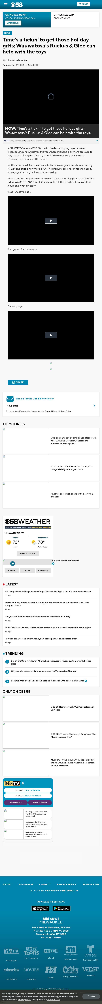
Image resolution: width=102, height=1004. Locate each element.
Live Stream (25, 884)
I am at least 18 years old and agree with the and (40, 411)
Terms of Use (50, 411)
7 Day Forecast (28, 553)
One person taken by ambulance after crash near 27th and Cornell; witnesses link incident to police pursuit (73, 440)
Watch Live (13, 23)
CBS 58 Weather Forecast (66, 560)
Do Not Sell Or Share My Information (54, 890)
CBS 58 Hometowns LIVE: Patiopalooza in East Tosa (72, 708)
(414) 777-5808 (61, 930)
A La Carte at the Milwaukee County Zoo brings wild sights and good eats (72, 468)
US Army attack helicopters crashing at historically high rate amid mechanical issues (48, 591)
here (50, 182)
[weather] (8, 542)
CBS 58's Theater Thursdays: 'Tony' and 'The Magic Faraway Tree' (73, 736)
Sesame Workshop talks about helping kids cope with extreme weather (48, 680)
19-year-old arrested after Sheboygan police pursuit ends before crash (41, 638)
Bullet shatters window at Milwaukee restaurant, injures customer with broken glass (48, 627)
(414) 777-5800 (58, 934)
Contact (45, 884)
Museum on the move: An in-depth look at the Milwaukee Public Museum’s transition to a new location (72, 762)
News (7, 33)
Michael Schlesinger (17, 60)
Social (7, 884)
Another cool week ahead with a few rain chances (72, 495)
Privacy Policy (65, 411)
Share (85, 4)
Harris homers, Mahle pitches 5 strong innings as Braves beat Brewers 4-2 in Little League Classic (47, 604)
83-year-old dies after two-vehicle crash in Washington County (37, 616)
